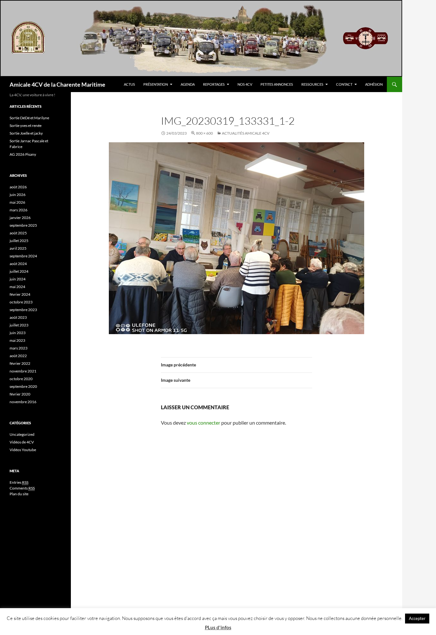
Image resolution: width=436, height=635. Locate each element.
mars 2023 (18, 348)
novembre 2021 (23, 371)
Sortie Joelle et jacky (26, 133)
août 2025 (18, 233)
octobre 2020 (21, 378)
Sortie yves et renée (25, 125)
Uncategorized (22, 434)
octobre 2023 (21, 302)
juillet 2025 (19, 240)
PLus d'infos (218, 627)
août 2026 (18, 186)
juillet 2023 (19, 325)
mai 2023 (17, 340)
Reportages (214, 84)
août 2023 (18, 317)
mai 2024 (17, 286)
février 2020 (20, 394)
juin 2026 (18, 194)
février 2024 (20, 294)
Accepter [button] (417, 618)
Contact (344, 84)
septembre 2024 (23, 256)
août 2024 (18, 263)
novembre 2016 (23, 401)
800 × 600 (204, 133)
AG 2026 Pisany (23, 154)
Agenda (188, 84)
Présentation (155, 84)
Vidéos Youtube (23, 449)
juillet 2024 (19, 271)
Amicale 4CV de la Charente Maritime (57, 84)
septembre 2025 (23, 225)
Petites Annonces (276, 84)
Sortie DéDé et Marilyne (29, 117)
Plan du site (19, 493)
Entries (19, 482)
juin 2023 (18, 332)
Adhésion (374, 84)
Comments (22, 488)
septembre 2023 (23, 309)
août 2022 (18, 355)
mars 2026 (18, 210)
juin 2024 (18, 279)
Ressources (312, 84)
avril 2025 (18, 248)
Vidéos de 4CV (22, 442)
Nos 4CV (244, 84)
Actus (129, 84)
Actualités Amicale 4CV (245, 133)
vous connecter (203, 422)
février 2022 (20, 363)
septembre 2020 (23, 386)
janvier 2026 (20, 217)
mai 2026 (17, 202)
